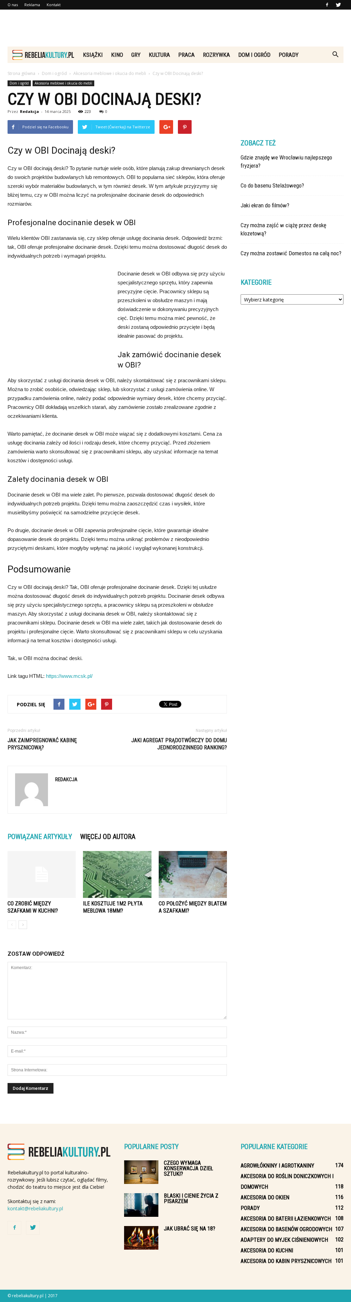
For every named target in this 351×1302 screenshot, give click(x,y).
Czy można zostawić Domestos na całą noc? (291, 253)
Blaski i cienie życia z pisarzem (191, 1198)
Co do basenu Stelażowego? (272, 185)
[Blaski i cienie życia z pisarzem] (141, 1205)
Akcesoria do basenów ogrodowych (286, 1229)
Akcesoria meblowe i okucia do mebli (63, 83)
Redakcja (29, 111)
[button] (335, 55)
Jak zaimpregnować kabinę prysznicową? (42, 744)
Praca (186, 54)
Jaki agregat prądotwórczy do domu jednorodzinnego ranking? (179, 744)
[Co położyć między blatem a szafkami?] (193, 874)
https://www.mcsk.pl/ (69, 676)
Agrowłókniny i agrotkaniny (277, 1165)
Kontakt (54, 4)
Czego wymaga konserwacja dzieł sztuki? (188, 1168)
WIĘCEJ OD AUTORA (107, 837)
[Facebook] (327, 5)
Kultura (159, 54)
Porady (289, 54)
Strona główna (21, 73)
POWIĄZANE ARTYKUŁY (40, 837)
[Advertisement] (175, 28)
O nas (13, 4)
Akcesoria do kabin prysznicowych (286, 1261)
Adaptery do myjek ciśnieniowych (284, 1240)
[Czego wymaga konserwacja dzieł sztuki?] (141, 1172)
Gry (136, 54)
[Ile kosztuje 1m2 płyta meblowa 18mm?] (117, 874)
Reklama (32, 4)
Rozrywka (216, 54)
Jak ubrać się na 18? (189, 1228)
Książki (93, 54)
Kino (117, 54)
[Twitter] (338, 5)
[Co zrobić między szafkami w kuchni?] (42, 874)
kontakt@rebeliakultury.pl (35, 1208)
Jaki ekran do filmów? (265, 205)
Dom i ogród (254, 54)
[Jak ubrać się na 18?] (141, 1238)
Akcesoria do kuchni (267, 1250)
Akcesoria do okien (265, 1197)
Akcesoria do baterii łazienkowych (286, 1218)
